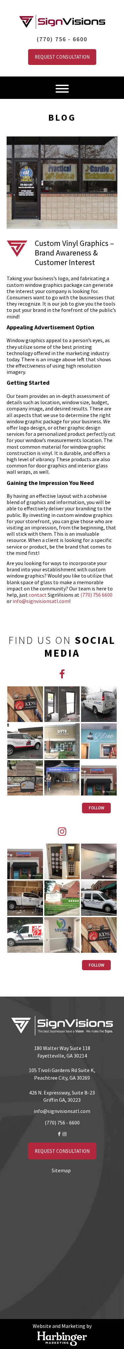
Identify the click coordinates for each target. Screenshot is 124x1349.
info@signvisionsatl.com (41, 601)
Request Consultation (62, 57)
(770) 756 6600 (96, 594)
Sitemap (61, 1170)
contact (38, 594)
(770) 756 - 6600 (62, 39)
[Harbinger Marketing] (62, 1339)
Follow (96, 808)
